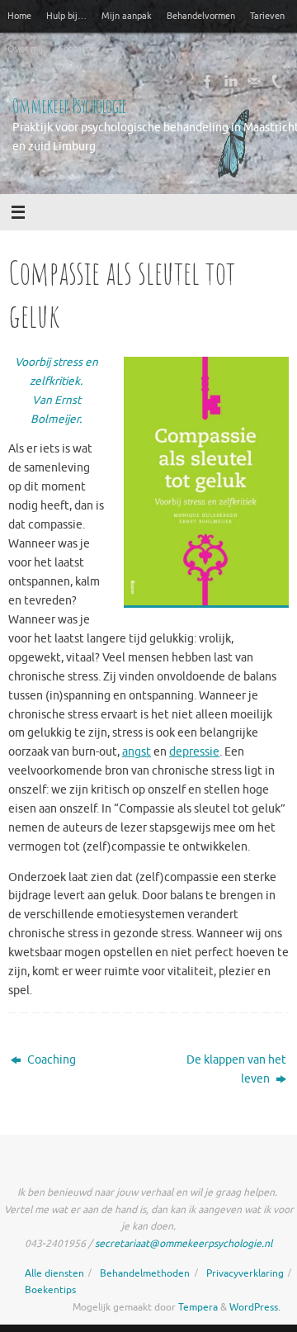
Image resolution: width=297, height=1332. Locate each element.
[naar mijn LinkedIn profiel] (231, 81)
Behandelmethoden (145, 1273)
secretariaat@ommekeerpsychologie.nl (183, 1243)
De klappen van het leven (236, 1069)
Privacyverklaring (245, 1273)
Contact (73, 49)
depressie (194, 752)
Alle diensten (54, 1273)
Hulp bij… (66, 15)
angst (136, 752)
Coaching (50, 1060)
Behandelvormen (201, 15)
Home (19, 15)
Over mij (25, 49)
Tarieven (267, 15)
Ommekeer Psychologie (69, 105)
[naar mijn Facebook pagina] (207, 81)
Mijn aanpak (126, 15)
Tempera (198, 1307)
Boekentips (50, 1289)
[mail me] (254, 81)
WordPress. (254, 1307)
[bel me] (277, 81)
